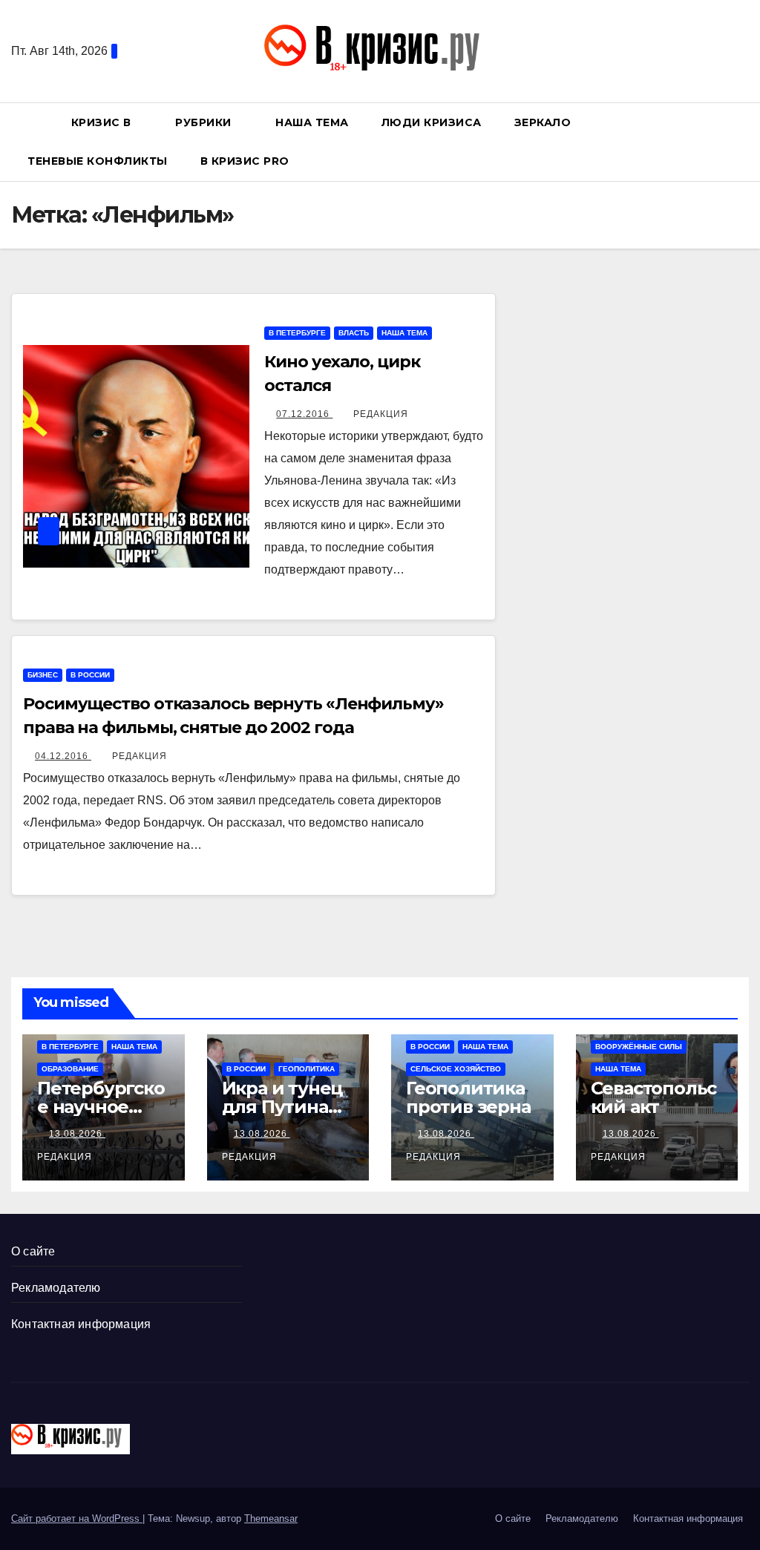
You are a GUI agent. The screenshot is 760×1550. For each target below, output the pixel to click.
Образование (70, 1069)
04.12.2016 (63, 756)
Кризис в (103, 122)
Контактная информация (81, 1324)
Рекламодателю (56, 1287)
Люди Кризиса (431, 122)
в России (90, 675)
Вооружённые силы (638, 1046)
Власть (353, 333)
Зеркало (542, 122)
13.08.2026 (77, 1134)
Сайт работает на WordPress (76, 1518)
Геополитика (306, 1069)
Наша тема (312, 122)
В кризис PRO (246, 161)
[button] (744, 141)
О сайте (33, 1251)
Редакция (380, 414)
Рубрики (205, 122)
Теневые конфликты (97, 161)
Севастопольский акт (654, 1097)
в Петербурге (297, 333)
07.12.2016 (304, 414)
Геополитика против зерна (468, 1097)
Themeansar (271, 1518)
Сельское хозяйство (455, 1069)
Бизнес (42, 675)
